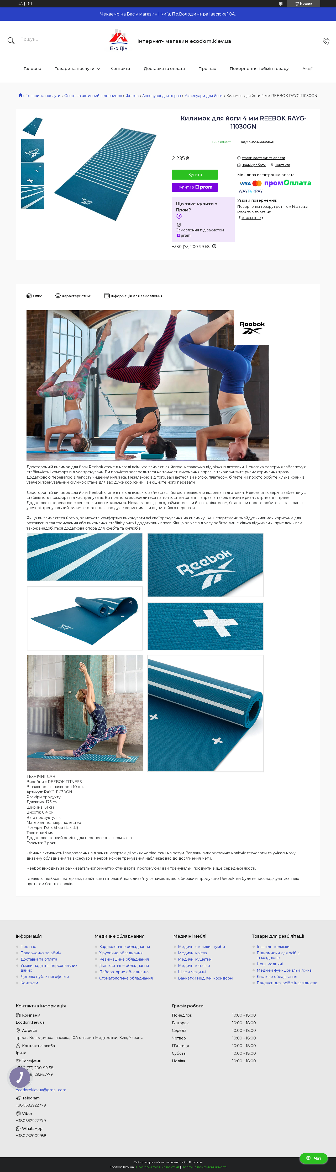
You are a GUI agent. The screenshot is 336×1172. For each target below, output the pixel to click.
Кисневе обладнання (277, 976)
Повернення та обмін (40, 953)
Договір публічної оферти (44, 976)
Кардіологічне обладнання (124, 946)
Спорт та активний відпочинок (93, 95)
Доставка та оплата (164, 68)
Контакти (120, 68)
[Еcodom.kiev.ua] (118, 41)
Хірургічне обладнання (121, 953)
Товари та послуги (74, 68)
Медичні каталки (194, 965)
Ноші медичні (270, 964)
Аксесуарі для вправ (161, 95)
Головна (32, 68)
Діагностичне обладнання (124, 965)
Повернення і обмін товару (259, 68)
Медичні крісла (192, 953)
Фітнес (132, 95)
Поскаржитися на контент (157, 1167)
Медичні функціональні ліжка (284, 970)
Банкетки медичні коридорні (205, 978)
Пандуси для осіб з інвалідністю (287, 983)
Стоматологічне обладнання (126, 978)
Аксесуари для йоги (204, 95)
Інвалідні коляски (273, 946)
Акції (307, 68)
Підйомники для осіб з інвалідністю (278, 955)
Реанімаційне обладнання (124, 959)
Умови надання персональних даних (48, 968)
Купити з (185, 187)
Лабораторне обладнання (124, 972)
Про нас (207, 68)
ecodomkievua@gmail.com (41, 1090)
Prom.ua (196, 1162)
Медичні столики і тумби (201, 946)
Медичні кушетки (195, 959)
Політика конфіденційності (204, 1167)
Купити (195, 174)
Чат (317, 1158)
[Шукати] (11, 41)
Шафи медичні (192, 972)
